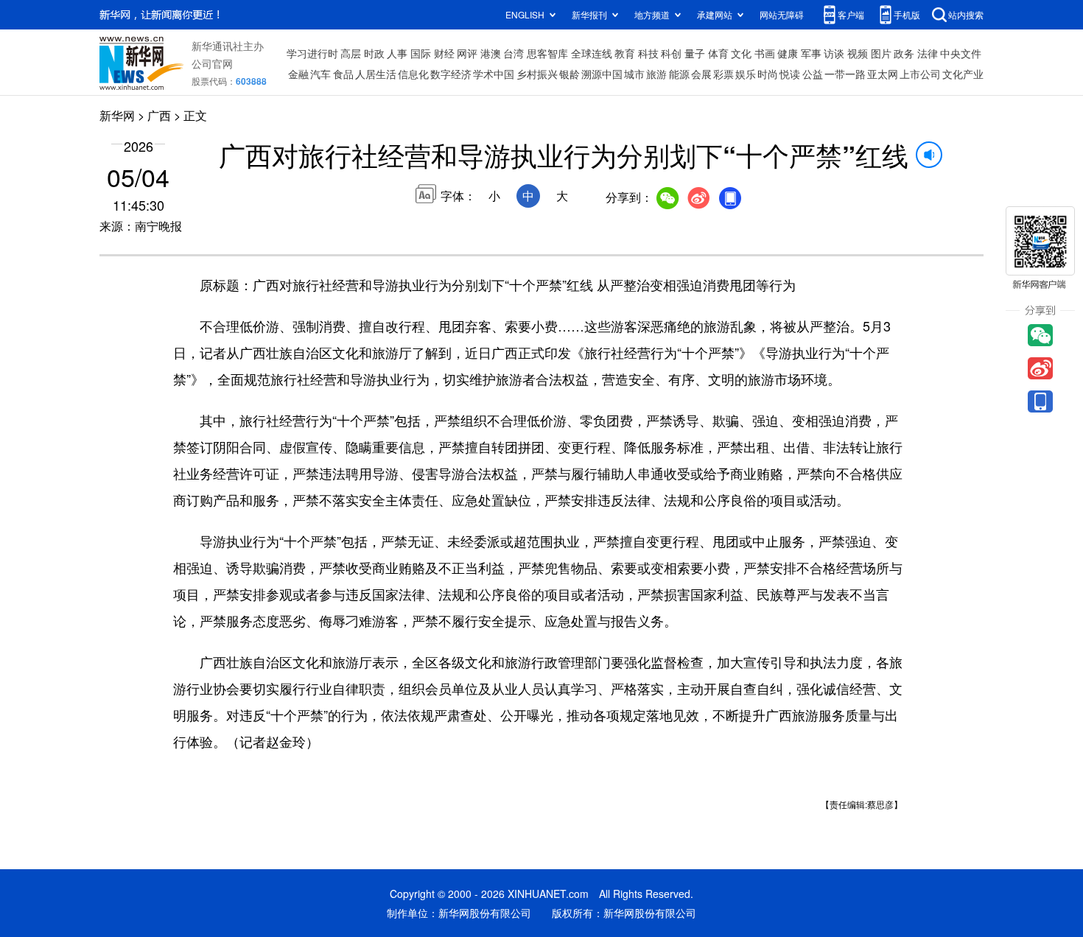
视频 (857, 53)
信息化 (413, 73)
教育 (624, 53)
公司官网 (212, 63)
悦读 (789, 73)
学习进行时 (312, 53)
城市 (634, 73)
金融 (298, 73)
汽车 (320, 73)
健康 (787, 53)
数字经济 (451, 73)
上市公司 (920, 73)
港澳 (490, 53)
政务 (904, 53)
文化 (741, 53)
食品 (343, 73)
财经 (444, 53)
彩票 (723, 73)
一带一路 (845, 73)
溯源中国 (602, 73)
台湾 (513, 53)
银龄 (569, 73)
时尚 (767, 73)
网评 (467, 53)
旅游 (656, 73)
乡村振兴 (537, 73)
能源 (679, 73)
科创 (671, 53)
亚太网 (882, 73)
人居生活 (375, 73)
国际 (420, 53)
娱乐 (745, 73)
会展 (701, 73)
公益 (812, 73)
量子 (694, 53)
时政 (374, 53)
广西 (159, 115)
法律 (927, 53)
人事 (397, 53)
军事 (811, 53)
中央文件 (960, 53)
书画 (764, 53)
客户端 (851, 14)
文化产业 (963, 73)
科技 (648, 53)
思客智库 (547, 53)
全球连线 (591, 53)
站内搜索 (966, 14)
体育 (718, 53)
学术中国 (493, 73)
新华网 (117, 115)
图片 (881, 53)
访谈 (834, 53)
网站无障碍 (782, 14)
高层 (350, 53)
